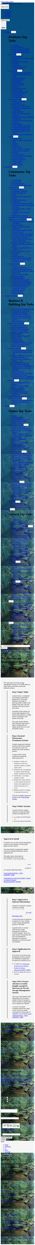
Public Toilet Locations (19, 446)
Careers (14, 626)
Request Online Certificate (20, 596)
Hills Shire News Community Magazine (21, 217)
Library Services (17, 163)
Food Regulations (17, 225)
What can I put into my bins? (21, 106)
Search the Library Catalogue (21, 149)
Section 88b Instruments (19, 375)
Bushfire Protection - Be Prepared (22, 233)
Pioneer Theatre (17, 437)
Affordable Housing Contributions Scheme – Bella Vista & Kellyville (23, 377)
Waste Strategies (17, 124)
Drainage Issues (17, 90)
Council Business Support (20, 386)
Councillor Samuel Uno (19, 547)
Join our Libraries (17, 68)
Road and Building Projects (20, 344)
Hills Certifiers (16, 334)
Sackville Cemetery (18, 505)
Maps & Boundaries (18, 290)
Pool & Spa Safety (18, 232)
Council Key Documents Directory (23, 603)
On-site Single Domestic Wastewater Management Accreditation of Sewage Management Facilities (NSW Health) (16, 1080)
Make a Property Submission (21, 336)
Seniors (14, 198)
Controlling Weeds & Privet (20, 285)
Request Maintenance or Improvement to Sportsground (21, 490)
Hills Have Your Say (18, 590)
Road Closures (16, 337)
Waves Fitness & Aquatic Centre (22, 435)
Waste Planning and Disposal (21, 126)
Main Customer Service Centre (21, 587)
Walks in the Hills (17, 292)
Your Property (13, 71)
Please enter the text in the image (12, 1132)
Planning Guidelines (15, 348)
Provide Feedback (18, 640)
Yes (9, 1097)
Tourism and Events (18, 389)
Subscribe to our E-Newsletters (16, 1226)
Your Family (12, 54)
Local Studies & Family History (22, 156)
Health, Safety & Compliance (18, 219)
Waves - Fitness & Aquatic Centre (22, 462)
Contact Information (18, 583)
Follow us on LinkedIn (14, 1229)
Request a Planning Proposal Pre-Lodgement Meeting (22, 356)
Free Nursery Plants (18, 97)
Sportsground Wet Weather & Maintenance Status (21, 486)
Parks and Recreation (15, 451)
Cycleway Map (17, 473)
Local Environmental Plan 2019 (22, 350)
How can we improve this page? (11, 1107)
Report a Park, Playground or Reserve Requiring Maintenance (22, 458)
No (9, 1101)
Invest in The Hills (18, 387)
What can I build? (17, 85)
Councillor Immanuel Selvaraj (21, 535)
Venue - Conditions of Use (20, 434)
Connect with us (17, 165)
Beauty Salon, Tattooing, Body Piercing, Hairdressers (22, 239)
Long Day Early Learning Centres (22, 58)
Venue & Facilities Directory (21, 428)
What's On (15, 145)
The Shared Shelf (17, 158)
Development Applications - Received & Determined (21, 329)
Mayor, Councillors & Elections (18, 526)
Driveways (15, 87)
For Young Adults (17, 154)
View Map (4, 1064)
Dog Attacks (16, 253)
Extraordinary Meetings (19, 578)
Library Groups (17, 161)
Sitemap (31, 1238)
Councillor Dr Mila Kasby (20, 540)
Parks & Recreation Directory (21, 453)
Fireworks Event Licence (20, 237)
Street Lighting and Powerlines (21, 258)
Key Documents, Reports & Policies (20, 599)
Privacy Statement (22, 1238)
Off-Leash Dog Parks (19, 471)
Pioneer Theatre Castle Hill (20, 464)
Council (7, 509)
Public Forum (16, 576)
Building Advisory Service (20, 332)
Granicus (3, 1243)
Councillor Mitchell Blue (20, 537)
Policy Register (17, 612)
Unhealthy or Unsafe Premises (21, 260)
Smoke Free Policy (18, 256)
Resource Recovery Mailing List (22, 134)
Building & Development (16, 323)
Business (11, 380)
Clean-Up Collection (18, 78)
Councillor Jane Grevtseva (20, 551)
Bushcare (15, 266)
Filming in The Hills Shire (20, 448)
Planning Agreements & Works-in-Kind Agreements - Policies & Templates (23, 367)
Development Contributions (20, 364)
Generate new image (8, 1129)
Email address (9, 1115)
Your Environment (14, 264)
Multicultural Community (20, 215)
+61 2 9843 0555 (8, 1030)
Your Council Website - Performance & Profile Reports (21, 618)
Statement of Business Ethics (21, 628)
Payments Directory (18, 639)
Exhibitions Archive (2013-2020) (22, 343)
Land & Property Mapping (20, 362)
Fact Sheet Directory (18, 637)
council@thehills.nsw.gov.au (13, 1027)
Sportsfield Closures (18, 460)
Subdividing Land (18, 371)
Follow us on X (11, 1217)
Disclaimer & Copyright (8, 1238)
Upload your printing (18, 159)
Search (3, 644)
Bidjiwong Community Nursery (22, 269)
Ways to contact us (6, 1200)
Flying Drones (16, 449)
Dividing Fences (17, 95)
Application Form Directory (21, 635)
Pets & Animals (17, 56)
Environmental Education (20, 274)
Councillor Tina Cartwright (20, 545)
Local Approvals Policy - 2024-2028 (13, 874)
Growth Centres (17, 339)
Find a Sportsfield (14, 482)
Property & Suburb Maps (20, 92)
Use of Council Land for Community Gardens (20, 287)
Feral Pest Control (18, 276)
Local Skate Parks (18, 474)
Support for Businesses (19, 200)
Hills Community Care (19, 67)
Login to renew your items (20, 151)
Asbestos (15, 254)
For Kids (15, 60)
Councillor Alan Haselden (20, 549)
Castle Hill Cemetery (18, 503)
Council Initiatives (18, 341)
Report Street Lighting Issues (21, 597)
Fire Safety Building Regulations (22, 235)
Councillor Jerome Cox (19, 544)
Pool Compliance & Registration (22, 230)
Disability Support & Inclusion (21, 196)
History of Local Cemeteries (21, 507)
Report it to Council (18, 585)
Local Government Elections (21, 552)
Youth (14, 194)
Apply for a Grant (17, 189)
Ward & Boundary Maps (20, 554)
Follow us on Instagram (14, 1220)
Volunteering (16, 201)
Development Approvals (19, 327)
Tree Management (18, 80)
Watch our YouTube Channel (15, 1223)
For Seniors (16, 65)
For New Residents (18, 83)
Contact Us (12, 581)
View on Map (5, 1190)
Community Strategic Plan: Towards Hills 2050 (20, 614)
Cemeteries (15, 441)
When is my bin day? (18, 105)
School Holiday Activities (20, 61)
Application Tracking (18, 325)
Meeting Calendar (17, 564)
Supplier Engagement (19, 630)
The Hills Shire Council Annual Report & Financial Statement (22, 606)
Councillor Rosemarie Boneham (22, 533)
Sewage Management (19, 88)
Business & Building (11, 296)
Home (5, 650)
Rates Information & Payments (21, 73)
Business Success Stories (20, 391)
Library (11, 136)
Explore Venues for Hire (16, 425)
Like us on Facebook (13, 1215)
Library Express (17, 147)
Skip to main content (7, 1)
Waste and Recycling (15, 99)
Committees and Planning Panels (22, 579)
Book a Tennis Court (18, 427)
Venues (7, 406)
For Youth (15, 63)
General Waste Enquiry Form (21, 127)
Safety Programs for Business (21, 251)
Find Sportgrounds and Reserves (22, 484)
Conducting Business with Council (19, 621)
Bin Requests (16, 81)
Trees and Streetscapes (19, 267)
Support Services (14, 187)
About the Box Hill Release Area (22, 400)
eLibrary (15, 144)
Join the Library (17, 138)
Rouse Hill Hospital (18, 346)
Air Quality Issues (18, 261)
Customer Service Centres (20, 625)
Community (8, 167)
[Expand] (13, 32)
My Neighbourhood (18, 93)
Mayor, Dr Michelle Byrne (20, 528)
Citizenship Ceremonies (19, 191)
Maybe (10, 1099)
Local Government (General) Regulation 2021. (21, 914)
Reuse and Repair (17, 112)
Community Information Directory (23, 203)
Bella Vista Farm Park (19, 439)
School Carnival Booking (20, 496)
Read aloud (5, 1131)
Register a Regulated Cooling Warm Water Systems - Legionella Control (22, 244)
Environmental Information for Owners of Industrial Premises (21, 282)
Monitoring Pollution (18, 278)
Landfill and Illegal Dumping (21, 129)
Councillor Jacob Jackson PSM (22, 539)
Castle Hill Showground (19, 467)
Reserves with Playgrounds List (22, 455)
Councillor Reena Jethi (19, 542)
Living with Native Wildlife (20, 279)
